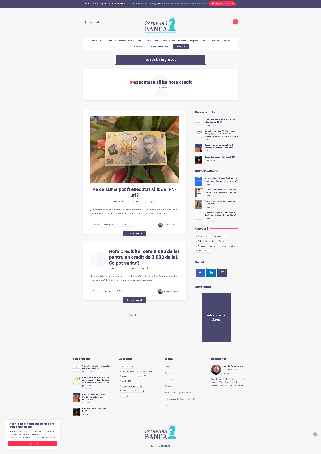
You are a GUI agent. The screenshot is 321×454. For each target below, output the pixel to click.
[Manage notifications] (315, 434)
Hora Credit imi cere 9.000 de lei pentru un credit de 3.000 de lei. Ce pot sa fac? (144, 257)
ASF (156, 41)
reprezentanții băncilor (195, 3)
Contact (168, 406)
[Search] (235, 21)
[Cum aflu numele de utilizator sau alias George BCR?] (199, 122)
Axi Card (201, 246)
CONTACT (180, 46)
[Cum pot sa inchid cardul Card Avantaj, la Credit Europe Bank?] (199, 148)
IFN (110, 41)
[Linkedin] (91, 22)
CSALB (148, 41)
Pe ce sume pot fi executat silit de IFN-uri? (134, 192)
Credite (96, 225)
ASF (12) (148, 371)
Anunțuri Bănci (139, 47)
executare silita (110, 225)
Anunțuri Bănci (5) (129, 366)
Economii (215, 41)
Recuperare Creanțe (124, 41)
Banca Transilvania (218, 246)
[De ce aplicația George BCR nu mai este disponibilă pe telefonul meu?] (199, 181)
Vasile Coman (147, 3)
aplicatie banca (221, 236)
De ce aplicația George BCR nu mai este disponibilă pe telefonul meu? (221, 179)
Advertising (170, 386)
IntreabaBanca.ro (40, 431)
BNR (140, 41)
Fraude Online (168, 41)
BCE (208, 251)
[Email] (97, 22)
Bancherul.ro (172, 3)
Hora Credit (127, 225)
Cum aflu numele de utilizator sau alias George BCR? (220, 120)
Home (94, 41)
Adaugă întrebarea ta (223, 4)
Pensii (205, 41)
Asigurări (194, 41)
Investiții (182, 41)
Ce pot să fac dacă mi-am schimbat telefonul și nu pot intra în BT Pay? (221, 190)
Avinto (221, 241)
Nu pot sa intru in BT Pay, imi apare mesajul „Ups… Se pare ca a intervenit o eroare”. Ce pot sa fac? (221, 134)
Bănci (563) (126, 391)
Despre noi (169, 373)
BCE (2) (125, 396)
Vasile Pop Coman (233, 366)
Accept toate (32, 444)
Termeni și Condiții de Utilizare (178, 393)
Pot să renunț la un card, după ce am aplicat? (220, 202)
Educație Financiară (159, 47)
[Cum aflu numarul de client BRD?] (199, 159)
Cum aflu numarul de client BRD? (220, 157)
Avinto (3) (142, 376)
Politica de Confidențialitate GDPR (181, 399)
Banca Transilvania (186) (132, 386)
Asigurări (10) (127, 376)
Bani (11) (140, 391)
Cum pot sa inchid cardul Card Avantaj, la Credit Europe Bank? (219, 146)
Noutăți (226, 41)
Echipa (170, 380)
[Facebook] (85, 22)
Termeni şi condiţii (23, 437)
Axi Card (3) (127, 381)
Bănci (102, 41)
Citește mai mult (135, 233)
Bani (200, 251)
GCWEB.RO (165, 446)
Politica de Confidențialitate (43, 437)
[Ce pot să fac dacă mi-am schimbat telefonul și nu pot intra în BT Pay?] (199, 192)
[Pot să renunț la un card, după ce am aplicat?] (199, 204)
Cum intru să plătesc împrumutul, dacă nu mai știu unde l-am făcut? (220, 213)
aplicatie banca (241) (130, 371)
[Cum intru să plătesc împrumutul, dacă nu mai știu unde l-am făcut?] (199, 215)
